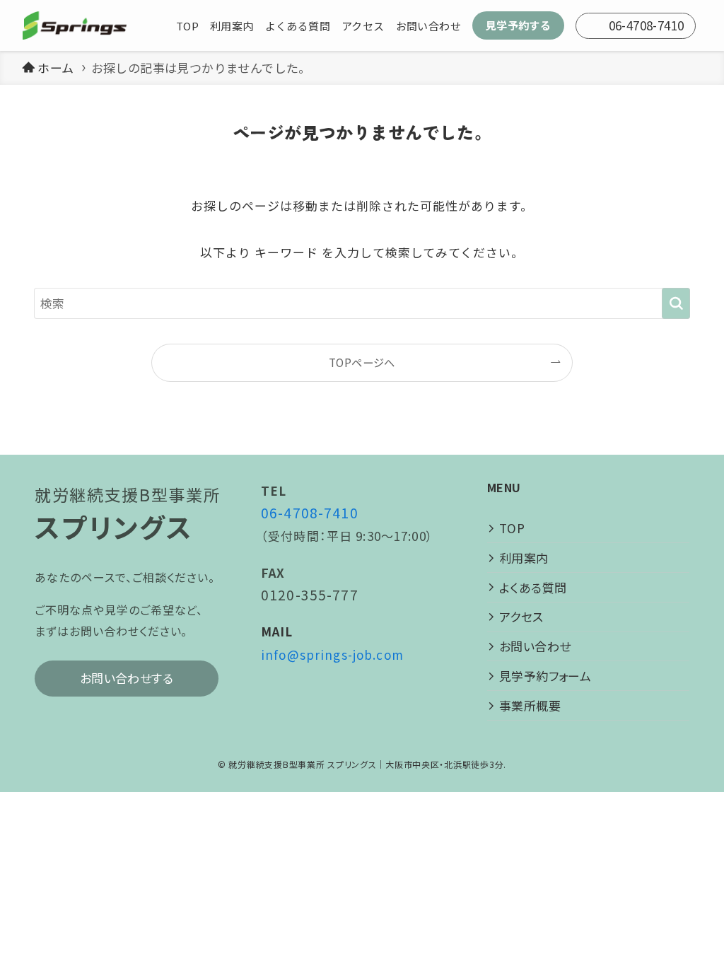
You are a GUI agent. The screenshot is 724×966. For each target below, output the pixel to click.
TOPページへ (362, 362)
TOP (512, 528)
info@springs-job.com (332, 654)
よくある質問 (532, 587)
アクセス (521, 616)
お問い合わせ (535, 646)
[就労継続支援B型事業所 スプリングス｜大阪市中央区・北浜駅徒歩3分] (75, 25)
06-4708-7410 (309, 512)
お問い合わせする (126, 678)
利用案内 (524, 557)
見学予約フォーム (545, 676)
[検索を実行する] (676, 303)
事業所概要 (530, 705)
